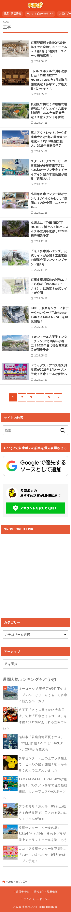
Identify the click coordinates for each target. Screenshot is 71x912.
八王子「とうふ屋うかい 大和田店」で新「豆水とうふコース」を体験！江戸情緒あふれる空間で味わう (35, 719)
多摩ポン (27, 906)
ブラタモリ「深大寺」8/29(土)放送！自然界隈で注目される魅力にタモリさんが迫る (43, 812)
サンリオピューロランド (40, 13)
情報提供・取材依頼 (46, 891)
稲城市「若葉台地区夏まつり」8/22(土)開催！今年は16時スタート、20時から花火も (42, 743)
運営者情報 (22, 891)
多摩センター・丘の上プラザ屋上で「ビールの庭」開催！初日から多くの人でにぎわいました (43, 764)
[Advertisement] (35, 572)
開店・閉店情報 (12, 13)
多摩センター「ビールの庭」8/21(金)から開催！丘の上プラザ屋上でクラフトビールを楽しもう (43, 834)
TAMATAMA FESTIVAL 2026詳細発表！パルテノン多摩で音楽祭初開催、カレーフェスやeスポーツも (35, 788)
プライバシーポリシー (36, 899)
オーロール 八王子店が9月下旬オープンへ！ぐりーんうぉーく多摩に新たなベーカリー (43, 695)
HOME (9, 882)
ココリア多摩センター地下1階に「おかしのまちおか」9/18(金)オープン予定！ (42, 855)
